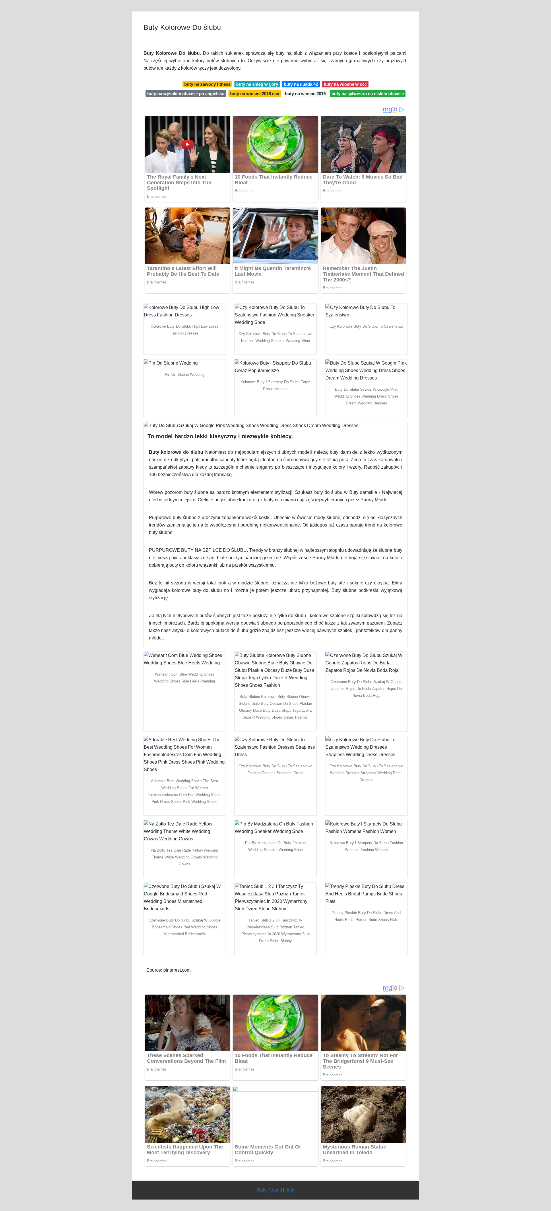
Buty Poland (269, 1189)
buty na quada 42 (301, 84)
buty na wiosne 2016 (305, 93)
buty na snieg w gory (257, 84)
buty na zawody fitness (207, 84)
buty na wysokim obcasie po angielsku (185, 93)
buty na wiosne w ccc (345, 84)
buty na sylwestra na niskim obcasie (367, 93)
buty (290, 1189)
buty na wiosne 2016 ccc (254, 93)
